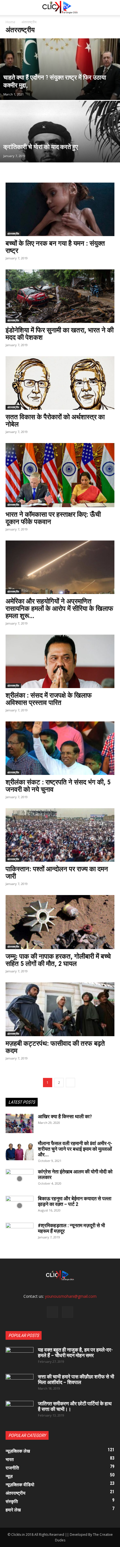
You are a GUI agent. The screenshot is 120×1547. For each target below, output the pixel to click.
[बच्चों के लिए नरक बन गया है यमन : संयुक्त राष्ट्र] (60, 209)
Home (10, 22)
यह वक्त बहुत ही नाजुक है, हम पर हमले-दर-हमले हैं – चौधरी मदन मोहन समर (75, 1352)
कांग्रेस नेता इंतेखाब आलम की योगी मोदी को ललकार (75, 1174)
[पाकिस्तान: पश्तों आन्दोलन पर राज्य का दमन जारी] (60, 835)
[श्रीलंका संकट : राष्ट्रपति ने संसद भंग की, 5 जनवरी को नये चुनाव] (60, 748)
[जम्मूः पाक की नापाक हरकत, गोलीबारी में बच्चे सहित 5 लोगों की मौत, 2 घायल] (60, 922)
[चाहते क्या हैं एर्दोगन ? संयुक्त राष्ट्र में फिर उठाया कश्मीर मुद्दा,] (60, 85)
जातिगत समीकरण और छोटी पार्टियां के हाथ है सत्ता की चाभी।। (75, 1406)
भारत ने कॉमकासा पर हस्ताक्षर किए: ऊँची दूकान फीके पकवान (53, 518)
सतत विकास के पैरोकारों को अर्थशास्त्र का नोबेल (55, 420)
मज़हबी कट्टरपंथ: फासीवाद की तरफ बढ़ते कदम (55, 1047)
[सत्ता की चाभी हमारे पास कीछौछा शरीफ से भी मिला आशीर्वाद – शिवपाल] (19, 1384)
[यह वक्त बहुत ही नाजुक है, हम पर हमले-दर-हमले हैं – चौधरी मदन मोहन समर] (19, 1357)
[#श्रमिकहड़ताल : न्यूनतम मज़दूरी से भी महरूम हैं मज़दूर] (19, 1232)
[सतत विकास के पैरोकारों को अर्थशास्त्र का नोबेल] (60, 383)
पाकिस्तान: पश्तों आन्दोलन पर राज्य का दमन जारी (57, 872)
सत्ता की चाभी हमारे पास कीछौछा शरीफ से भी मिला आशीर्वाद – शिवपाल (76, 1379)
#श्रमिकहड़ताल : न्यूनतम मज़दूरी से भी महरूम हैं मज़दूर (71, 1228)
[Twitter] (67, 1312)
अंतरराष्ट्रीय (13, 234)
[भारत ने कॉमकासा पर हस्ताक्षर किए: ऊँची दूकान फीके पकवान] (60, 475)
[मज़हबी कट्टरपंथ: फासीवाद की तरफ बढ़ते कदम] (60, 1009)
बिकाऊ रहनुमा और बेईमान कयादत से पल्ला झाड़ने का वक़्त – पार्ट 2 (74, 1201)
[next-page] (70, 1082)
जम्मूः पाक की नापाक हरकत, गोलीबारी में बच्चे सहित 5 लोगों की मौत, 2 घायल (58, 960)
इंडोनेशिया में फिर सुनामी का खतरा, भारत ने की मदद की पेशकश (60, 333)
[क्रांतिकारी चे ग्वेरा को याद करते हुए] (60, 153)
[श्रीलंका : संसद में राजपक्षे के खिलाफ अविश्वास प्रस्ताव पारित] (60, 661)
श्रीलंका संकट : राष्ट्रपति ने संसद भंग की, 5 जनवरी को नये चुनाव (58, 785)
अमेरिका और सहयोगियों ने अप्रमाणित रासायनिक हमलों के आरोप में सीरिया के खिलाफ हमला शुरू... (59, 608)
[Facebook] (52, 1312)
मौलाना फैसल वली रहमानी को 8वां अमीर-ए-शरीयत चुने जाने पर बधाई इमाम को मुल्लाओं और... (75, 1148)
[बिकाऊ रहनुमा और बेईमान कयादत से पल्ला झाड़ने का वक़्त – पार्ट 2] (19, 1205)
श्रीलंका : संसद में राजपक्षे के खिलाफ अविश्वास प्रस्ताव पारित (49, 699)
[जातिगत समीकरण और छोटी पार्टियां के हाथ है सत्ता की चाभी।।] (19, 1410)
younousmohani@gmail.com (71, 1296)
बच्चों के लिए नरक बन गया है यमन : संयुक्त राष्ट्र (55, 247)
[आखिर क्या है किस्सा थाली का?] (19, 1123)
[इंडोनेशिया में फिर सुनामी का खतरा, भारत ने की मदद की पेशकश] (60, 296)
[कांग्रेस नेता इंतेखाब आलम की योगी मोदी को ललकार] (19, 1179)
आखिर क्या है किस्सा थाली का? (65, 1116)
